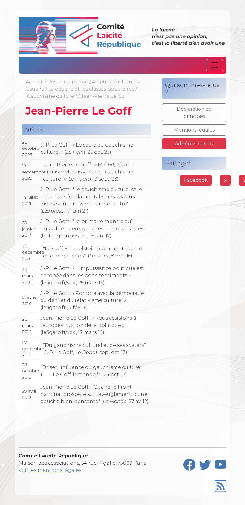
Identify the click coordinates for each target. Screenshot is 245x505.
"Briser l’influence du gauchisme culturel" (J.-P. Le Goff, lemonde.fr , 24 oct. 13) (92, 370)
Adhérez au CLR (194, 144)
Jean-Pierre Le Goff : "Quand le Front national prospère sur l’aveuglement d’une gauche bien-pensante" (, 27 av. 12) (94, 394)
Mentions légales (194, 130)
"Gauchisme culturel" (51, 96)
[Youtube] (220, 463)
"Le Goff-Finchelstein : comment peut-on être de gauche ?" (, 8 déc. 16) (94, 252)
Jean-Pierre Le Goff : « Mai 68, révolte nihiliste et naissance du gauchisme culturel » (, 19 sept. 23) (88, 172)
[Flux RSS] (220, 484)
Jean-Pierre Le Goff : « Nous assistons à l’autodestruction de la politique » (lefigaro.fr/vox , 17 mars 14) (88, 325)
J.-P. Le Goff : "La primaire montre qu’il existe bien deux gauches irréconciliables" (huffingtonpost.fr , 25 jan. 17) (92, 229)
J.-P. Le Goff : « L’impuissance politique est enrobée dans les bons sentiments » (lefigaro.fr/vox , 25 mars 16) (92, 276)
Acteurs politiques (115, 82)
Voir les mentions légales (50, 470)
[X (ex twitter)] (205, 463)
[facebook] (189, 463)
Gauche (35, 89)
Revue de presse (68, 82)
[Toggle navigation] (214, 65)
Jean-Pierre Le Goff (104, 96)
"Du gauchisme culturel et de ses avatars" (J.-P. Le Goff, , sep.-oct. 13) (94, 348)
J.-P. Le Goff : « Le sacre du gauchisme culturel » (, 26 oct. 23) (87, 148)
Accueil (35, 82)
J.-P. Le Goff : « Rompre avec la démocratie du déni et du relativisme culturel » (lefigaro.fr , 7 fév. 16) (92, 300)
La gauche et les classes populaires (91, 89)
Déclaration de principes (194, 112)
